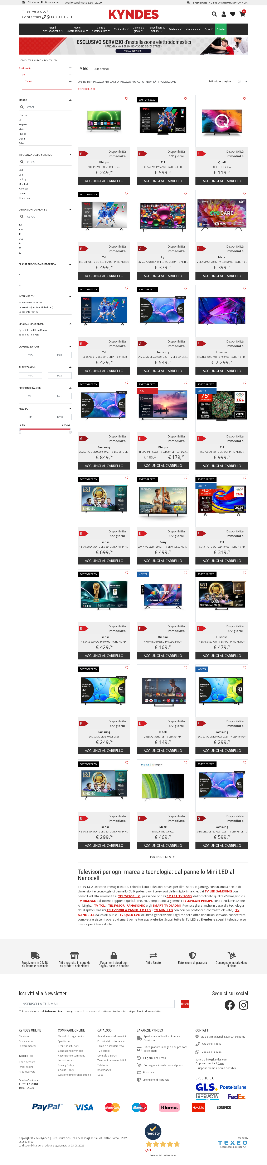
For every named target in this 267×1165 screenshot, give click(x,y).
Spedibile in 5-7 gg (29, 334)
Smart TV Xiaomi (166, 905)
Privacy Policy (66, 1065)
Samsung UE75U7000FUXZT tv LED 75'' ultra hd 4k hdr (222, 831)
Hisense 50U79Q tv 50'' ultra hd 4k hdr (104, 641)
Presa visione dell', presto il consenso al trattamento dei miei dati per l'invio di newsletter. (92, 1011)
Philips (22, 133)
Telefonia (174, 29)
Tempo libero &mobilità (156, 29)
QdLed (22, 193)
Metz (21, 129)
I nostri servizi (66, 1060)
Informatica (192, 29)
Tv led (28, 81)
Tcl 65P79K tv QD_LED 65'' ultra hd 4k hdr (104, 261)
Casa (207, 29)
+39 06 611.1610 (211, 1043)
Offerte (220, 29)
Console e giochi (107, 1055)
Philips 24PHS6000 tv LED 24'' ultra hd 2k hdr (163, 451)
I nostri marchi (27, 1046)
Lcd (21, 169)
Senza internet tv (28, 311)
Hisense (23, 115)
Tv (45, 60)
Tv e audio (103, 1051)
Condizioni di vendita (70, 1051)
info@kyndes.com (216, 1059)
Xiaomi (163, 637)
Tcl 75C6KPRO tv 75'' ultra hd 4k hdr (222, 451)
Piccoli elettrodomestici (111, 1041)
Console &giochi (138, 29)
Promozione (167, 81)
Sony (163, 542)
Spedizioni (64, 1041)
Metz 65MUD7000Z (163, 831)
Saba (21, 143)
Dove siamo (52, 2)
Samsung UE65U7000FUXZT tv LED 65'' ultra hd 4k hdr (163, 356)
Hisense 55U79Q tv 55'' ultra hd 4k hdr (222, 641)
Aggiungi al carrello (104, 181)
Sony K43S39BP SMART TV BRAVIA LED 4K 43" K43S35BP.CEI (163, 546)
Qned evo (24, 197)
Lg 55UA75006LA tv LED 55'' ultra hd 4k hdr (163, 261)
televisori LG (129, 896)
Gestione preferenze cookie (74, 1075)
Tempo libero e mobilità (111, 1060)
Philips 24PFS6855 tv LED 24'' (104, 166)
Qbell (22, 138)
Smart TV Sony (179, 896)
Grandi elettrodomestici (111, 1036)
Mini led (23, 184)
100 (21, 224)
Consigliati (86, 89)
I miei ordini (26, 1067)
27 (20, 248)
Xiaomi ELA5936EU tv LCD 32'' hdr (163, 641)
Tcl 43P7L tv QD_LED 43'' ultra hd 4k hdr (222, 546)
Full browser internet (31, 302)
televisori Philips (198, 900)
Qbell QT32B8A (222, 166)
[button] (45, 100)
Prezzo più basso (106, 81)
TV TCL (99, 905)
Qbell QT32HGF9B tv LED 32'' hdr (163, 736)
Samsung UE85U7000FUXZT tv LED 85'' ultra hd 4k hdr (104, 451)
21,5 (21, 238)
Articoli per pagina (220, 81)
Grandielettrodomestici (51, 29)
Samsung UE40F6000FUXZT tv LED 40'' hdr (222, 736)
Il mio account (27, 1062)
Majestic (23, 124)
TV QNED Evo (129, 915)
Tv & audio (120, 29)
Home (22, 60)
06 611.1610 (61, 16)
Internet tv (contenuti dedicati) (36, 307)
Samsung (162, 352)
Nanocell (24, 188)
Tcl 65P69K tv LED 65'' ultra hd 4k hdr (104, 356)
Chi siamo (33, 2)
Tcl (163, 162)
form (221, 1063)
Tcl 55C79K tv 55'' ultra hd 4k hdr (162, 166)
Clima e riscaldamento (110, 1046)
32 (20, 252)
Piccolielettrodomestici (76, 29)
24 (20, 243)
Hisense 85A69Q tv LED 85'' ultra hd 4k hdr (104, 546)
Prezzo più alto (132, 81)
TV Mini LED (163, 910)
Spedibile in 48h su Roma (33, 329)
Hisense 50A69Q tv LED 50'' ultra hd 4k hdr (104, 831)
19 (20, 233)
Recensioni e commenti (71, 1055)
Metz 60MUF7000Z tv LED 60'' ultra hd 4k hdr (222, 261)
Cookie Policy (66, 1070)
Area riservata (27, 1071)
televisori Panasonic (126, 905)
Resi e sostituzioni (68, 1046)
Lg (20, 119)
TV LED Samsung (218, 891)
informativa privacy (59, 1011)
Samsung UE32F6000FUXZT (104, 736)
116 (21, 229)
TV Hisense (87, 900)
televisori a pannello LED (129, 910)
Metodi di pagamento (71, 1036)
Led (21, 174)
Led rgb (23, 179)
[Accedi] (224, 13)
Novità (151, 81)
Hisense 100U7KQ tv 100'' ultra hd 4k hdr (221, 356)
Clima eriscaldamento (99, 29)
